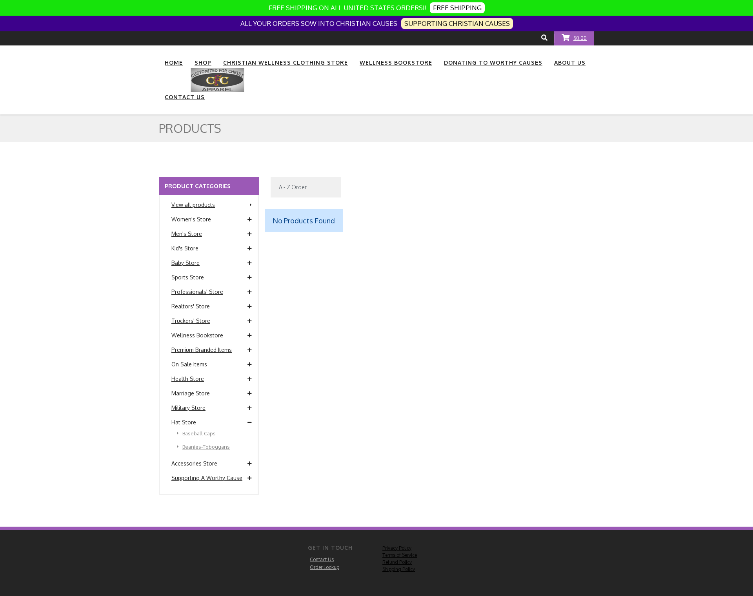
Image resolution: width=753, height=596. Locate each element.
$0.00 (580, 38)
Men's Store (186, 233)
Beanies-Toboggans (206, 447)
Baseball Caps (199, 433)
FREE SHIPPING (457, 8)
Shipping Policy (398, 569)
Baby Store (185, 262)
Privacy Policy (396, 548)
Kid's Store (184, 248)
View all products (193, 204)
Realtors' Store (190, 306)
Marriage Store (190, 393)
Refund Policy (397, 562)
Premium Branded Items (201, 349)
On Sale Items (189, 364)
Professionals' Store (197, 291)
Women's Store (191, 219)
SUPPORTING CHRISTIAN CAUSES (457, 23)
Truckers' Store (190, 320)
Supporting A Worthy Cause (206, 478)
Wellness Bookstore (197, 335)
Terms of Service (399, 555)
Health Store (187, 378)
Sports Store (187, 277)
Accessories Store (194, 463)
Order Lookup (324, 567)
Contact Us (322, 559)
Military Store (188, 407)
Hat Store (183, 422)
